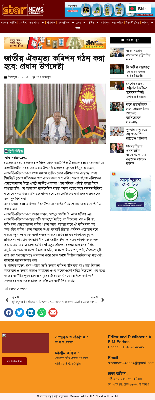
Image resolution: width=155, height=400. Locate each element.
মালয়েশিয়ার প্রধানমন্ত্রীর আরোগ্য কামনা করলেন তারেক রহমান (136, 154)
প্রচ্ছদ (4, 22)
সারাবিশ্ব (51, 22)
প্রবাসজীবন (117, 22)
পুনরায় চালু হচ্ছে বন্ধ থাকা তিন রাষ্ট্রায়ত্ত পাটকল (137, 134)
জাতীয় (13, 22)
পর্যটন (91, 22)
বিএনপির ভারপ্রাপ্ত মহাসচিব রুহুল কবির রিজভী (138, 71)
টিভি (77, 28)
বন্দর (79, 22)
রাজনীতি (23, 22)
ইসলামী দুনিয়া (132, 22)
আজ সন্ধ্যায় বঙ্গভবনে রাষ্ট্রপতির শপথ (138, 55)
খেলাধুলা (105, 22)
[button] (8, 312)
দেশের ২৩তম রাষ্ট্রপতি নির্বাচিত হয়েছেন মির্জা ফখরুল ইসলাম (136, 90)
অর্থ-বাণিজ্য (63, 22)
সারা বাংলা (34, 22)
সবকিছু (145, 22)
